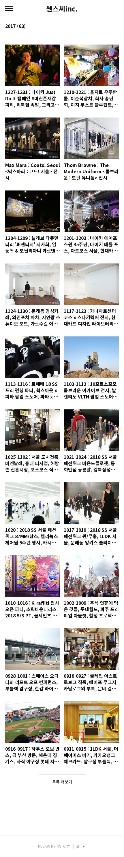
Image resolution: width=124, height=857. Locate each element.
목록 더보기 (62, 782)
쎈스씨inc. (62, 8)
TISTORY (63, 845)
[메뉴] (9, 8)
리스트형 (115, 26)
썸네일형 (107, 26)
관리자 (81, 845)
